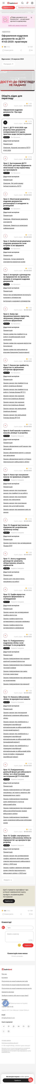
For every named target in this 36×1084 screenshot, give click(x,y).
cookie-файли (24, 1076)
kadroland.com (6, 1052)
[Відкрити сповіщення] (27, 3)
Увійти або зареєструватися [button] (17, 25)
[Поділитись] (21, 50)
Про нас (4, 974)
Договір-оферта (6, 1040)
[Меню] (4, 3)
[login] (32, 3)
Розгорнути (7, 64)
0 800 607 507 (14, 1003)
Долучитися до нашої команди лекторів (15, 981)
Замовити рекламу (8, 992)
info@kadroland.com (8, 1018)
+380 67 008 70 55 (7, 1006)
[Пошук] (22, 3)
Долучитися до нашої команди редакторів (15, 985)
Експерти (5, 977)
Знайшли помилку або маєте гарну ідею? (15, 995)
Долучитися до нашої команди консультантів (17, 988)
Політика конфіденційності (10, 1043)
